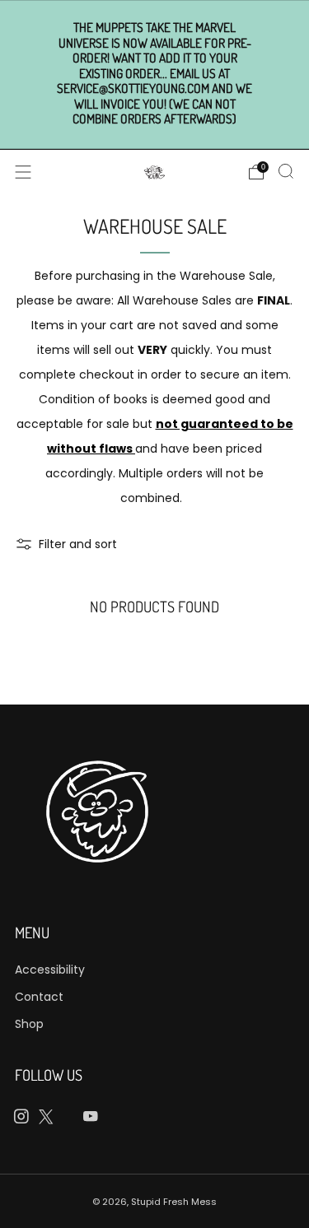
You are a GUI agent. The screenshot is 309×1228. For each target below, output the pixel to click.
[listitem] (154, 74)
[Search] (286, 171)
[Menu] (23, 172)
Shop (29, 1024)
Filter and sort (78, 544)
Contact (39, 996)
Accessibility (50, 969)
